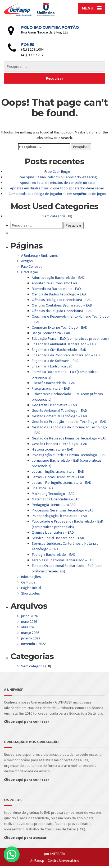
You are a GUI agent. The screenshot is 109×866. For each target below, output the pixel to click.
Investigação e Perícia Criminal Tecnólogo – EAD (69, 454)
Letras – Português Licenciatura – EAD (61, 482)
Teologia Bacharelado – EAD (53, 554)
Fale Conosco (32, 266)
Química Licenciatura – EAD (53, 532)
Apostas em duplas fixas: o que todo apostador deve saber (57, 188)
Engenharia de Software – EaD (55, 360)
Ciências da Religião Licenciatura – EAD (62, 310)
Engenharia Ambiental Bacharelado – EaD (64, 344)
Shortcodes (30, 593)
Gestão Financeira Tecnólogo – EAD (59, 443)
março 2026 (30, 632)
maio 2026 (29, 621)
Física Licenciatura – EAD (51, 388)
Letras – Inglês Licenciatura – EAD (58, 471)
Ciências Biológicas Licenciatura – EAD (62, 299)
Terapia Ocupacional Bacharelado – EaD (63, 560)
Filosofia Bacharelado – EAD (53, 382)
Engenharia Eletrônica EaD (52, 366)
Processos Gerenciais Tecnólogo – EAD (63, 510)
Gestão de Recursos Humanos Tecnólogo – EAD (69, 438)
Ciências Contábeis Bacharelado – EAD (62, 305)
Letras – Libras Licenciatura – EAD (58, 477)
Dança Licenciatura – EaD (51, 333)
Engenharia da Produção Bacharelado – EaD (66, 355)
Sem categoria (54, 216)
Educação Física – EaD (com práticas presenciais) (70, 338)
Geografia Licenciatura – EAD (54, 405)
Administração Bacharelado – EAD (58, 277)
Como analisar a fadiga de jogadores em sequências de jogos (57, 193)
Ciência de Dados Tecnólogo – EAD (59, 294)
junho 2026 (29, 616)
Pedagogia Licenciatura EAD (54, 504)
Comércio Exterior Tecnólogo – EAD (59, 327)
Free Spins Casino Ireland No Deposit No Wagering (57, 177)
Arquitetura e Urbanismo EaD (54, 283)
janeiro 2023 (30, 638)
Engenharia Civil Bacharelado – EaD (59, 349)
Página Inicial (31, 587)
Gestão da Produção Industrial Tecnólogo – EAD (69, 421)
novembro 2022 (33, 643)
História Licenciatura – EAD (52, 449)
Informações (31, 576)
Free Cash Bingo (57, 171)
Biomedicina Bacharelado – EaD (56, 288)
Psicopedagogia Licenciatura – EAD (59, 515)
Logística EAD (42, 488)
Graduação (29, 272)
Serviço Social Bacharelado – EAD (58, 537)
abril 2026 (28, 627)
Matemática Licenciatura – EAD (56, 499)
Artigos (27, 261)
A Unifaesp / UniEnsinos (39, 255)
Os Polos (28, 582)
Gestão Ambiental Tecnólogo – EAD (59, 410)
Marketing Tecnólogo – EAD (53, 493)
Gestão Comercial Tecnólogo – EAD (59, 416)
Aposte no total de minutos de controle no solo (57, 182)
